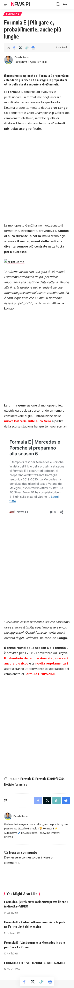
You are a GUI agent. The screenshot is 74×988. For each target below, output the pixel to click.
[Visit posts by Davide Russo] (8, 60)
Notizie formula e (15, 784)
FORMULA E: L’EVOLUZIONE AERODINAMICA (34, 963)
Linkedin (9, 837)
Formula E (12, 14)
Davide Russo (22, 57)
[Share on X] (20, 47)
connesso (28, 857)
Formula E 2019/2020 (40, 674)
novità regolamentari (51, 663)
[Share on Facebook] (14, 47)
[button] (7, 4)
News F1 (20, 4)
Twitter (55, 832)
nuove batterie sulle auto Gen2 (27, 421)
